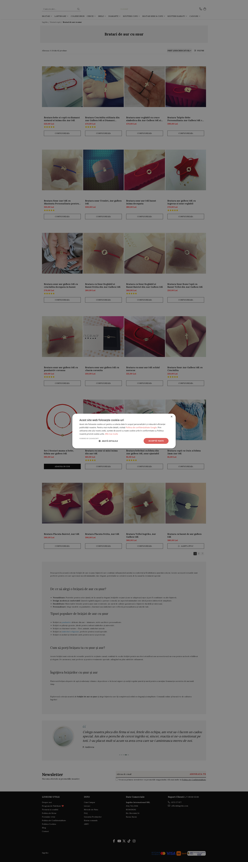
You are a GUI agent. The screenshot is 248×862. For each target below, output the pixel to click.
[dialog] (124, 431)
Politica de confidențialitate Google (141, 427)
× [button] (171, 417)
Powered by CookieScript (89, 438)
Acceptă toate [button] (156, 441)
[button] (108, 441)
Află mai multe (111, 434)
